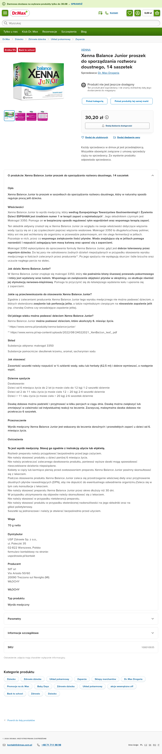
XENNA (86, 49)
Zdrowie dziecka (32, 679)
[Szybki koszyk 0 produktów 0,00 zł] (157, 13)
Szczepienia (69, 31)
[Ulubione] (130, 13)
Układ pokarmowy (59, 679)
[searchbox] (81, 23)
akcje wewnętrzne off (122, 686)
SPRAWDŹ (76, 4)
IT (158, 745)
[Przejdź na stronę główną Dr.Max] (20, 12)
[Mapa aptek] (100, 13)
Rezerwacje (49, 31)
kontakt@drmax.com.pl (19, 744)
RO (154, 745)
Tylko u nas (10, 31)
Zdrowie (35, 693)
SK (150, 745)
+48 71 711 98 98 (51, 744)
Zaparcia (82, 679)
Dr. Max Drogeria (108, 72)
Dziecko (11, 679)
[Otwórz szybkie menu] (5, 13)
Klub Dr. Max (30, 31)
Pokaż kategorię (94, 101)
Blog (84, 31)
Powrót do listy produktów (21, 720)
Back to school (15, 693)
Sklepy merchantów (105, 679)
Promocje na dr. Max (18, 686)
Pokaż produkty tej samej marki (132, 101)
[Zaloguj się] (137, 13)
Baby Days (43, 686)
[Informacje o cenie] (106, 117)
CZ (145, 745)
